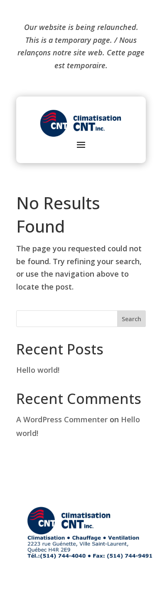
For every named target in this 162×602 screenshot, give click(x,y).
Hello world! (37, 370)
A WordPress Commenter (62, 419)
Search (131, 319)
